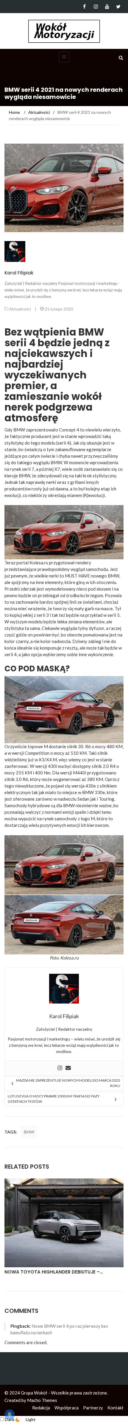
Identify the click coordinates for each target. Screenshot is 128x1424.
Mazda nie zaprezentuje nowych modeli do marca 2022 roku (68, 1083)
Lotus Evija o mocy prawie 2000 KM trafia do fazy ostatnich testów (53, 1099)
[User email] (68, 1068)
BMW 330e (93, 792)
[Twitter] (118, 6)
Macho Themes (42, 1400)
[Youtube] (107, 6)
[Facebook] (84, 6)
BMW (29, 1131)
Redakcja (41, 1407)
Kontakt (115, 1407)
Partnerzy (93, 1407)
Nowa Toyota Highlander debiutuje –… (53, 1272)
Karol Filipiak (18, 273)
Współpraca (66, 1407)
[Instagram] (95, 6)
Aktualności (20, 308)
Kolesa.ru (69, 957)
